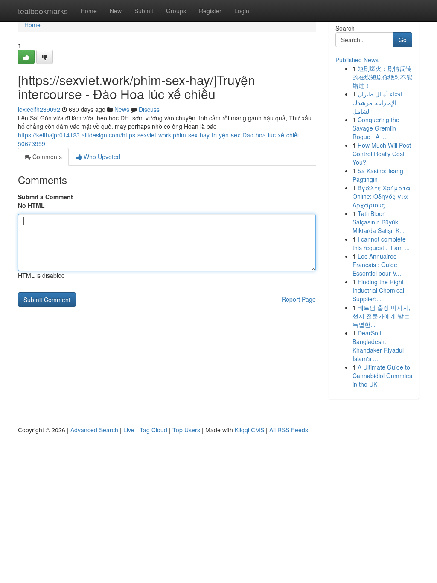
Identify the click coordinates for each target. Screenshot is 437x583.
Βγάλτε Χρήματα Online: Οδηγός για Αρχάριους (382, 196)
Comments (46, 156)
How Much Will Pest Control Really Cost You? (382, 153)
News (121, 109)
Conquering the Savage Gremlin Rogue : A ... (376, 128)
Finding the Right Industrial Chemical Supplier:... (378, 290)
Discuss (149, 109)
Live (128, 430)
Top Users (186, 430)
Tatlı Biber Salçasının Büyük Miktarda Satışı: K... (379, 222)
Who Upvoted (101, 156)
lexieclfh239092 (39, 109)
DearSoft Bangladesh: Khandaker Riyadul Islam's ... (378, 346)
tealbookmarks (43, 10)
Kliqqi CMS (249, 430)
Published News (357, 59)
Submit (143, 10)
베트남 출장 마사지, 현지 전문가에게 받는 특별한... (382, 316)
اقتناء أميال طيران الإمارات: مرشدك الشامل (377, 102)
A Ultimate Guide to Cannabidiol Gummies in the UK (382, 375)
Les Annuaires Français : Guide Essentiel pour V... (377, 264)
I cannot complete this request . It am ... (381, 243)
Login (241, 10)
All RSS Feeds (288, 430)
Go (403, 39)
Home (89, 10)
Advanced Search (94, 430)
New (116, 10)
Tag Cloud (153, 430)
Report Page (299, 299)
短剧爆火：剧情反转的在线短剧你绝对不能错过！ (382, 77)
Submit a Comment (45, 196)
